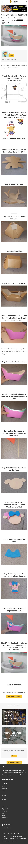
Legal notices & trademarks (10, 841)
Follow (11, 55)
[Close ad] (26, 6)
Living (3, 797)
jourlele (4, 18)
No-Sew (14, 18)
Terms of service (18, 834)
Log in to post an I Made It (14, 696)
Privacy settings (17, 836)
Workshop (4, 788)
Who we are (5, 817)
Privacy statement (7, 836)
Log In (14, 756)
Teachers (4, 802)
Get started (4, 811)
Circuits (4, 786)
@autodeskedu (7, 828)
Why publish (5, 809)
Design (3, 791)
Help (3, 813)
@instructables (8, 825)
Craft (9, 18)
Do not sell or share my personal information (14, 838)
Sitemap (4, 815)
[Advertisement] (14, 8)
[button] (2, 2)
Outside (4, 799)
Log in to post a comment (14, 762)
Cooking (4, 795)
